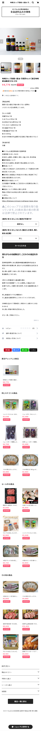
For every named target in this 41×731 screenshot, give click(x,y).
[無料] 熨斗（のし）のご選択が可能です (17, 219)
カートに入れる (20, 246)
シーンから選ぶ (7, 685)
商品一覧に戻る (20, 701)
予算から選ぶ (6, 679)
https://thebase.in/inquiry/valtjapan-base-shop (20, 201)
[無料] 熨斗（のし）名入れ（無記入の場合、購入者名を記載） (20, 231)
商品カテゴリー (7, 672)
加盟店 (4, 691)
